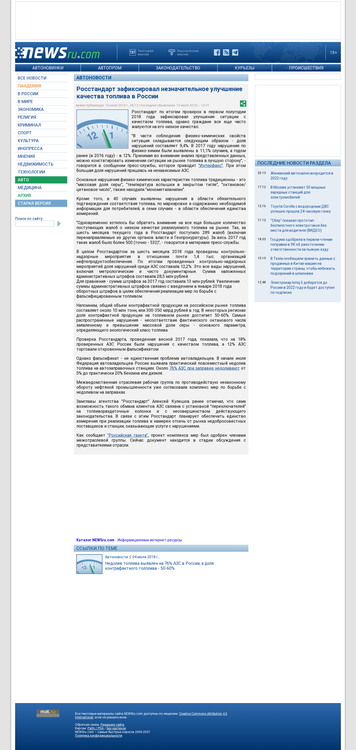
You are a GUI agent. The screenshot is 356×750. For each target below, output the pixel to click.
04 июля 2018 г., (145, 557)
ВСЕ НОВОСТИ (32, 78)
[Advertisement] (178, 19)
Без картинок (116, 728)
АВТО (23, 179)
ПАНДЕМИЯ (29, 85)
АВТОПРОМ (109, 67)
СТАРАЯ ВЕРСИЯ (34, 203)
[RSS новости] (226, 52)
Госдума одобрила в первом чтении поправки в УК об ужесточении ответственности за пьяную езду (301, 244)
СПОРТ (25, 132)
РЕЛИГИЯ (27, 117)
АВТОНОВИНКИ (48, 67)
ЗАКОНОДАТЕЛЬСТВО (178, 67)
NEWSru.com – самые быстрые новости (104, 732)
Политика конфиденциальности (98, 735)
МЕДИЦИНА (30, 187)
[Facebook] (217, 52)
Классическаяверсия (188, 52)
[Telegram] (235, 52)
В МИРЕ (25, 101)
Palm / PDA (96, 728)
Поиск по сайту (28, 219)
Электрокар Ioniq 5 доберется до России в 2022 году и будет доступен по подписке (303, 287)
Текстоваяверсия (145, 52)
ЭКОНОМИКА (31, 109)
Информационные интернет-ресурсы (150, 540)
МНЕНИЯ (26, 156)
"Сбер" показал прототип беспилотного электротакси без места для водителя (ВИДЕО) (299, 225)
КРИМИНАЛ (29, 125)
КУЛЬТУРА (28, 140)
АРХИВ (24, 195)
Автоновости (94, 77)
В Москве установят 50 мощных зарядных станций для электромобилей (298, 192)
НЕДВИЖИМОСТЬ (35, 164)
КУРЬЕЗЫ (245, 67)
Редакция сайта (112, 725)
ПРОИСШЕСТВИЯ (306, 67)
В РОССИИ (28, 93)
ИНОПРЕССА (30, 148)
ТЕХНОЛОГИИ (31, 172)
